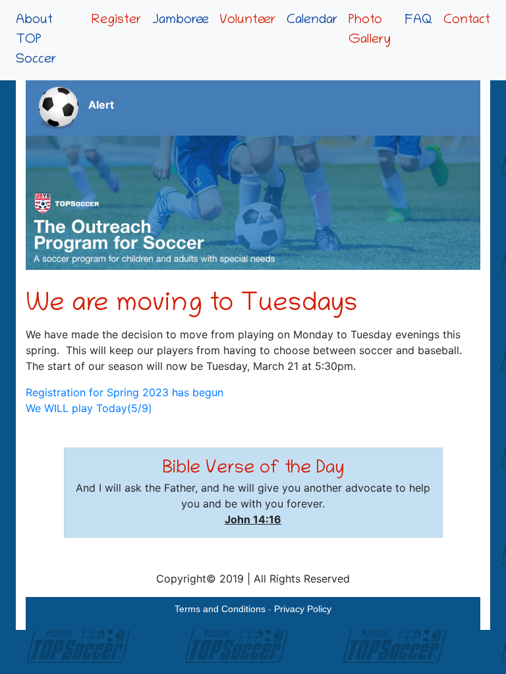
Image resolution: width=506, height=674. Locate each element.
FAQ (419, 20)
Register (117, 20)
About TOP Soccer (36, 40)
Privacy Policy (302, 609)
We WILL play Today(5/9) (89, 408)
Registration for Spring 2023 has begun (124, 392)
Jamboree (180, 20)
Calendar (312, 20)
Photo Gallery (370, 30)
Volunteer (247, 20)
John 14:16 (253, 519)
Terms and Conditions (220, 609)
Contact (466, 20)
